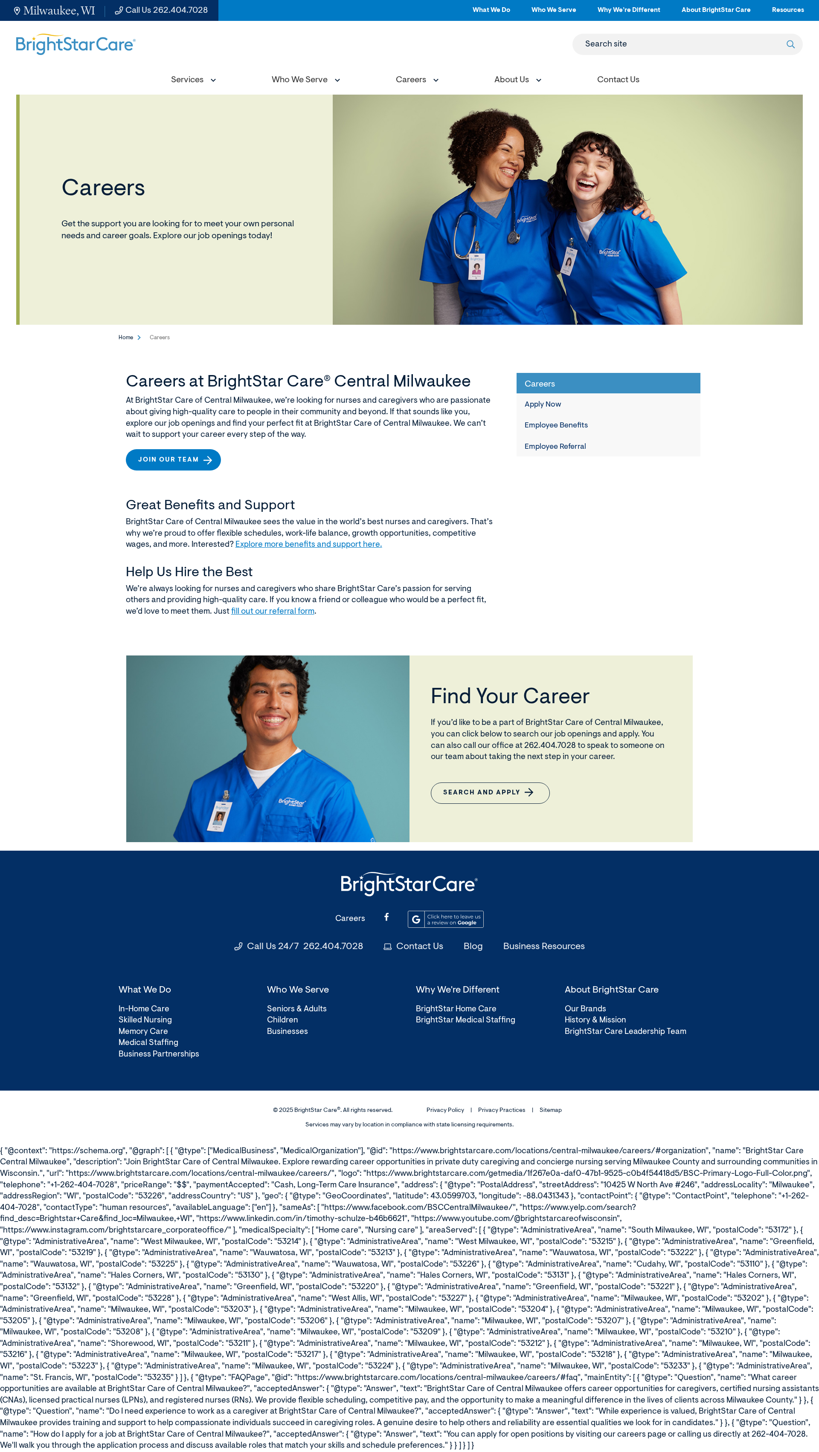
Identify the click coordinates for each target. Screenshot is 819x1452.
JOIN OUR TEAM (172, 463)
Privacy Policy (445, 1111)
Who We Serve (553, 14)
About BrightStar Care (716, 14)
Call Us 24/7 (305, 947)
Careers (350, 919)
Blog (473, 947)
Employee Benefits (556, 426)
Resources (788, 14)
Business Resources (544, 947)
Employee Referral (555, 447)
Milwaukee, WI (59, 10)
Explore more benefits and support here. (308, 545)
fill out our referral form (272, 612)
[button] (192, 81)
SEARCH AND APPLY (485, 797)
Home (126, 338)
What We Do (491, 14)
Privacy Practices (502, 1111)
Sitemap (551, 1111)
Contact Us (419, 947)
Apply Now (543, 405)
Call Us (166, 10)
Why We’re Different (629, 14)
